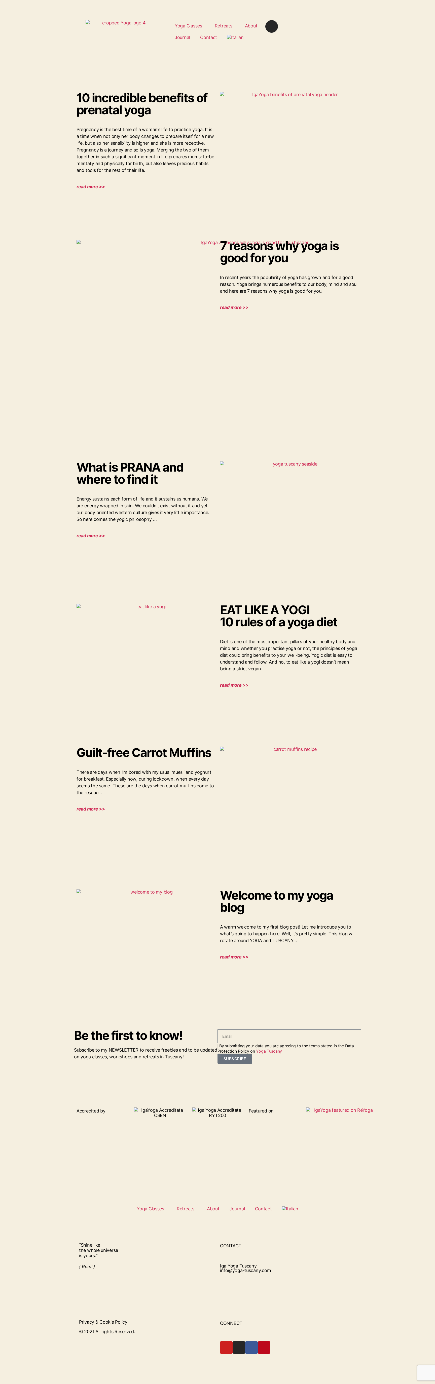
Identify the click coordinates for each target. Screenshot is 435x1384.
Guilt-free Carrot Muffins (144, 752)
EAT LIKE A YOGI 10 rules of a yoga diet (278, 615)
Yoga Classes (188, 25)
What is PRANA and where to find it (130, 473)
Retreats (223, 25)
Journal (182, 37)
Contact (208, 37)
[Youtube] (226, 1347)
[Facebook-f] (251, 1347)
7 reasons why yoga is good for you (279, 251)
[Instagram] (271, 26)
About (251, 25)
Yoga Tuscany (269, 1051)
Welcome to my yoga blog (276, 901)
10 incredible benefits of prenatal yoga (142, 103)
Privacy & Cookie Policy (103, 1322)
